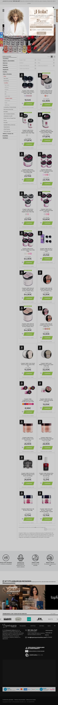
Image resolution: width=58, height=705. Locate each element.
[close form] (53, 7)
